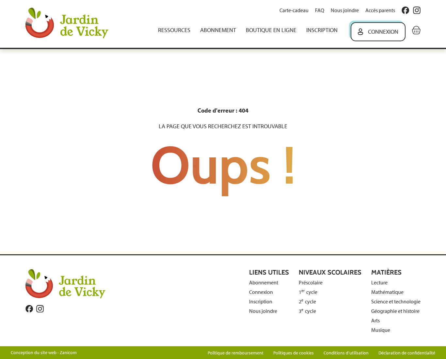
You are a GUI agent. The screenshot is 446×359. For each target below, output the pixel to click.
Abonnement (218, 30)
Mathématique (387, 292)
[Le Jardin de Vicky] (65, 283)
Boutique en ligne (271, 30)
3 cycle (307, 311)
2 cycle (307, 301)
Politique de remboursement (235, 353)
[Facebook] (405, 10)
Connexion (383, 31)
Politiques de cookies (293, 353)
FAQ (319, 10)
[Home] (71, 24)
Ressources (174, 30)
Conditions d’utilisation (346, 353)
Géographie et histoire (395, 311)
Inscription (322, 30)
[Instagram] (417, 10)
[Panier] (416, 30)
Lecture (379, 282)
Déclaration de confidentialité (406, 353)
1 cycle (308, 292)
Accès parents (380, 10)
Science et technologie (396, 301)
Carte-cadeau (294, 10)
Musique (380, 330)
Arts (375, 320)
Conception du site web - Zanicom (44, 352)
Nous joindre (345, 10)
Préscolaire (311, 282)
